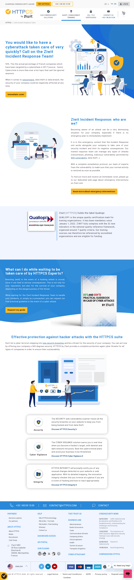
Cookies (67, 578)
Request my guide (16, 310)
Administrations (75, 524)
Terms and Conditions (72, 574)
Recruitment (13, 537)
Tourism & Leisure (76, 546)
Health (72, 543)
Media (11, 534)
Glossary (42, 527)
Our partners (13, 521)
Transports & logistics (77, 549)
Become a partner (15, 518)
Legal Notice (52, 574)
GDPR (88, 574)
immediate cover (16, 94)
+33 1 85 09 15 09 (62, 4)
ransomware (28, 80)
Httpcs (8, 23)
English (19, 566)
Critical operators (76, 540)
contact (103, 505)
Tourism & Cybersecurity (108, 543)
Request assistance (120, 574)
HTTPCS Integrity (64, 485)
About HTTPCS (14, 531)
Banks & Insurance (76, 527)
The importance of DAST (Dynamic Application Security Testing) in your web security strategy (112, 535)
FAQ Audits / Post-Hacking (48, 524)
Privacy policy (101, 574)
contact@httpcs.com (63, 505)
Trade (72, 530)
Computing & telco (76, 537)
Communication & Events (79, 533)
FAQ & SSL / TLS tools (46, 521)
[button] (48, 14)
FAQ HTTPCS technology (47, 518)
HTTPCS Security (64, 429)
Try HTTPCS (43, 4)
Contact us (43, 530)
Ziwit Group (13, 540)
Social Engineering (117, 548)
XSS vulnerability (79, 158)
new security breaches (53, 343)
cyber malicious (77, 216)
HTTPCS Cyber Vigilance (67, 456)
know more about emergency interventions (94, 191)
